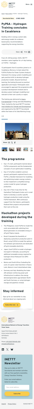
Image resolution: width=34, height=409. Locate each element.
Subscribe (17, 394)
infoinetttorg (8, 344)
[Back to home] (9, 319)
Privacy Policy (12, 404)
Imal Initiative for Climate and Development (16, 107)
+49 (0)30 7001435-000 (13, 342)
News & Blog (9, 14)
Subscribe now (10, 305)
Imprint (4, 404)
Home (3, 14)
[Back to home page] (8, 4)
